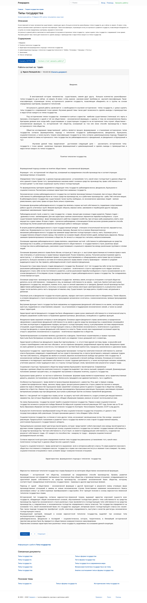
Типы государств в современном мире (90, 563)
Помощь (110, 3)
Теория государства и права (34, 9)
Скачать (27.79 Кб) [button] (26, 61)
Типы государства (25, 556)
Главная (20, 9)
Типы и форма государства (85, 556)
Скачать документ (59, 72)
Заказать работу (121, 3)
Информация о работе (34, 545)
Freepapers (31, 597)
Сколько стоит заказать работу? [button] (51, 61)
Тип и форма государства (85, 560)
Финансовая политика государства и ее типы (93, 567)
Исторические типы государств (106, 584)
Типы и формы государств (66, 584)
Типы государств (24, 560)
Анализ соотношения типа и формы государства (94, 570)
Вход (103, 3)
